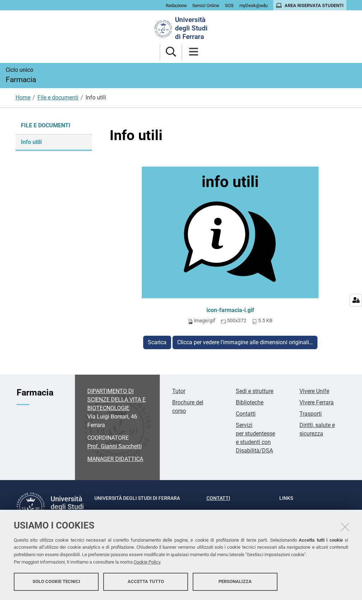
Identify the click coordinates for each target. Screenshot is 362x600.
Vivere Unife (314, 391)
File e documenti (57, 97)
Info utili (31, 142)
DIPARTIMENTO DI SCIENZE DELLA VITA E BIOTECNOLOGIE (116, 399)
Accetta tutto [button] (146, 581)
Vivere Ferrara (316, 402)
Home (23, 97)
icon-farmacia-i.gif (230, 310)
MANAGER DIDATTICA (115, 459)
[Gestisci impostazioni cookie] (356, 300)
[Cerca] (171, 52)
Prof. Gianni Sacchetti (114, 446)
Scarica (157, 342)
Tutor (178, 391)
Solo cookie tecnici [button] (56, 581)
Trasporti (310, 413)
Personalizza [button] (235, 581)
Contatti (246, 413)
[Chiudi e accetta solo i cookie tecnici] (345, 526)
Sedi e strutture (254, 391)
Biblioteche (249, 402)
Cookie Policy (147, 562)
